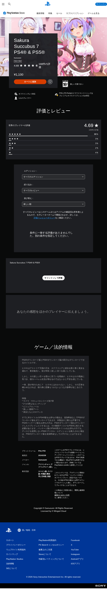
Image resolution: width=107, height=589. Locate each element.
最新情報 (40, 13)
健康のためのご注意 (62, 495)
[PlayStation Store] (14, 13)
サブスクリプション (75, 13)
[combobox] (53, 176)
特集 (50, 13)
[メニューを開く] (3, 4)
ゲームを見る (93, 13)
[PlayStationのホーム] (47, 4)
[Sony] (100, 587)
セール (59, 13)
